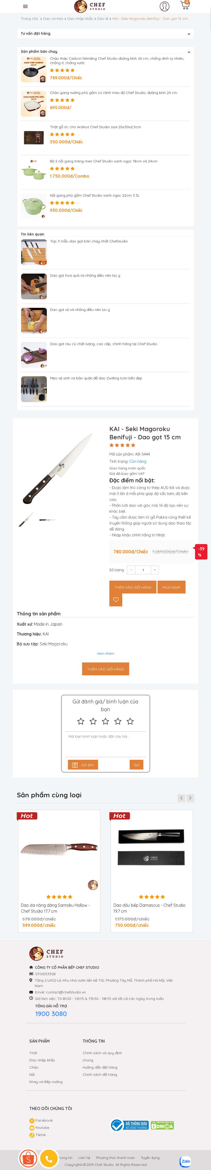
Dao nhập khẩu (80, 18)
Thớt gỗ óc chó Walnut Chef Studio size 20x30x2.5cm (95, 127)
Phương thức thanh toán (115, 1158)
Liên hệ (84, 1158)
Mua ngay (171, 587)
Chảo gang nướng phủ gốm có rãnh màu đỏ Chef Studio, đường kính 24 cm (113, 92)
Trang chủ (29, 18)
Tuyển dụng (150, 1158)
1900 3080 (51, 1013)
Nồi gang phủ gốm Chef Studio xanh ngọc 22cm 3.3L (94, 195)
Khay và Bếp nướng (46, 1081)
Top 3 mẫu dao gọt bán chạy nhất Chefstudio (89, 241)
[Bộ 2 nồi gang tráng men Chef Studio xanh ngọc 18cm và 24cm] (34, 172)
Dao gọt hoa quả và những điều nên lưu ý (85, 275)
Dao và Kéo (53, 18)
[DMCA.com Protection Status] (162, 1125)
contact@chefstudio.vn (66, 992)
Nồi (32, 1074)
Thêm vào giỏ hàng (133, 587)
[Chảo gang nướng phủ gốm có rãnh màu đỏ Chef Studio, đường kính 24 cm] (34, 104)
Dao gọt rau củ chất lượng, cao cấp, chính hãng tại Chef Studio (103, 344)
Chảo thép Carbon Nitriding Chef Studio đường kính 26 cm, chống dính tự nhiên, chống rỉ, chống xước (117, 60)
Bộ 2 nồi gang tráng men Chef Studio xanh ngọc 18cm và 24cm (103, 161)
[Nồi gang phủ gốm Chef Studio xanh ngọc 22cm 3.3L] (34, 206)
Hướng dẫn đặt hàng (100, 1067)
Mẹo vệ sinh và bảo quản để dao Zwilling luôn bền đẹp (96, 378)
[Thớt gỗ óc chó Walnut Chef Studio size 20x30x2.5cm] (34, 138)
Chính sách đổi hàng (100, 1074)
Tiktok (40, 1134)
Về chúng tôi (62, 1158)
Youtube (41, 1127)
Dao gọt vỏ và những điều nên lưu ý (80, 309)
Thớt (33, 1053)
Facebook (43, 1120)
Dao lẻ (102, 18)
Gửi (136, 765)
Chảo (33, 1067)
